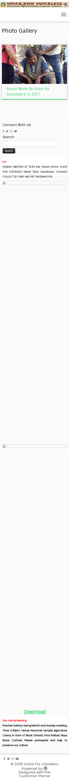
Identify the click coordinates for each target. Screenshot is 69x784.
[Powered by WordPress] (45, 767)
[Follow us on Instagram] (12, 131)
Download (35, 712)
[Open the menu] (63, 14)
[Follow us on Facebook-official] (4, 131)
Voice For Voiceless (41, 764)
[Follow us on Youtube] (16, 131)
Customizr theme (34, 776)
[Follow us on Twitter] (8, 131)
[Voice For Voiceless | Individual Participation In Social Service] (34, 5)
